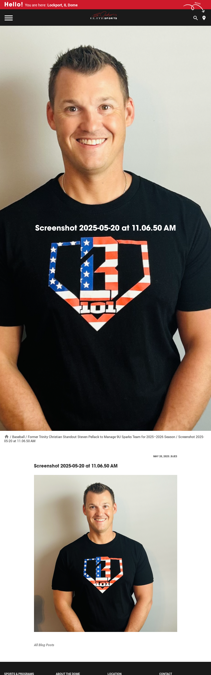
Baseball (18, 437)
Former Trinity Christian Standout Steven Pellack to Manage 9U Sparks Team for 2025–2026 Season (101, 437)
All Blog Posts (44, 645)
